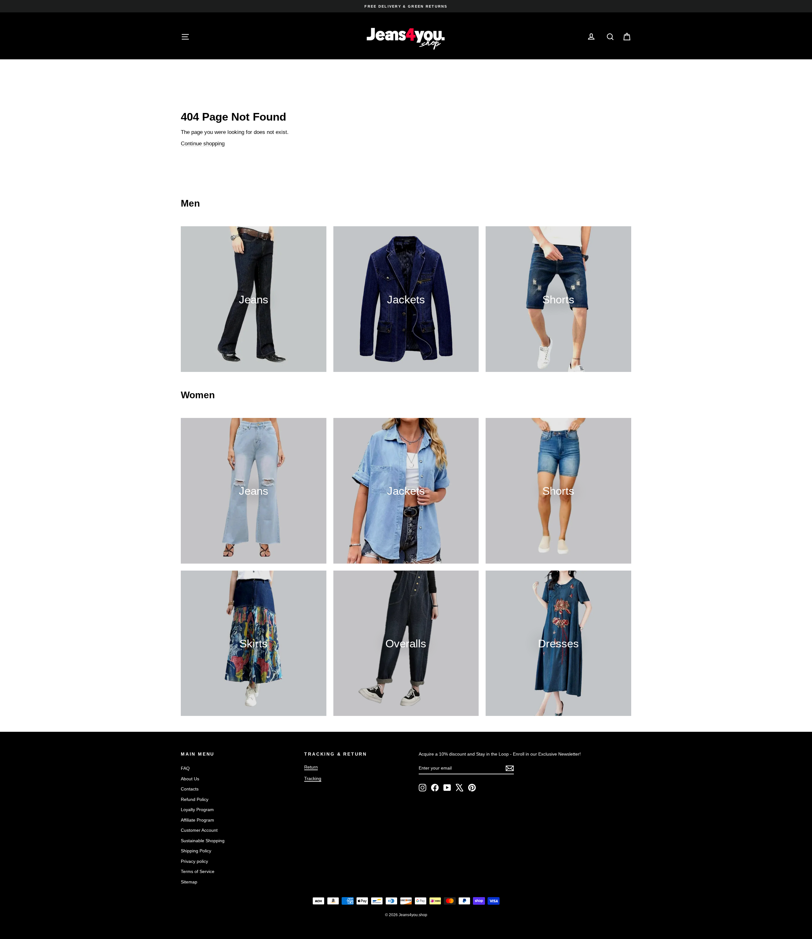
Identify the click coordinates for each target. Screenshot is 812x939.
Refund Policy (194, 799)
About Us (190, 778)
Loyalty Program (197, 809)
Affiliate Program (197, 820)
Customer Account (199, 830)
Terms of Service (197, 871)
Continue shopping (203, 144)
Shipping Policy (196, 850)
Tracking (312, 778)
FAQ (185, 768)
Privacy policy (194, 861)
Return (311, 767)
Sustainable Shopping (203, 840)
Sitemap (189, 881)
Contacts (190, 788)
